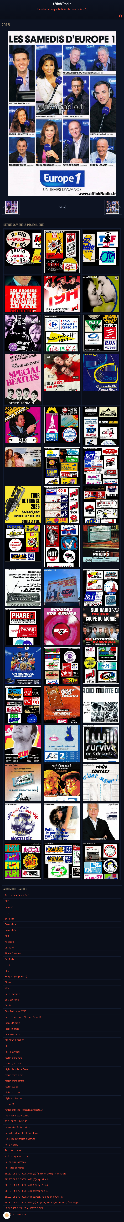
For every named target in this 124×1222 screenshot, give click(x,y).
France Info (10, 930)
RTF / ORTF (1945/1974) (17, 1121)
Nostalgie (9, 941)
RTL (7, 913)
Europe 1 (9, 907)
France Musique (12, 1023)
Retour (62, 207)
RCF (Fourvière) (12, 1052)
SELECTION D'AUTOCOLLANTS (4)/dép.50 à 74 (26, 1191)
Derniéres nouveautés (15, 1214)
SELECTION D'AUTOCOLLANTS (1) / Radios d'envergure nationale (35, 1173)
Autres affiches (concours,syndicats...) (24, 1109)
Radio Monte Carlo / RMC (17, 895)
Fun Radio (9, 959)
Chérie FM (10, 947)
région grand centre (14, 1080)
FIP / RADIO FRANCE (14, 1040)
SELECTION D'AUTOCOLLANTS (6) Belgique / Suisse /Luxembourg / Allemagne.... (43, 1202)
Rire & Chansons (13, 953)
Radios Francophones (15, 1162)
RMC (7, 901)
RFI (6, 1046)
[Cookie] (6, 1215)
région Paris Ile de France (17, 1069)
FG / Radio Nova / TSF (15, 1011)
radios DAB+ (11, 1104)
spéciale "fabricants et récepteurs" (22, 1133)
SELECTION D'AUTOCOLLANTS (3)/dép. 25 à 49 (27, 1185)
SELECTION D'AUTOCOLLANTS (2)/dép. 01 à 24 (27, 1179)
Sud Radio (9, 918)
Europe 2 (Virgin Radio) (16, 976)
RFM (7, 970)
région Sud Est (12, 1086)
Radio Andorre (11, 1144)
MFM (7, 988)
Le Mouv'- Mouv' (12, 1034)
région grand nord (13, 1057)
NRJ (7, 936)
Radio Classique (12, 994)
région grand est (13, 1063)
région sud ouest (13, 1092)
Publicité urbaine (13, 1150)
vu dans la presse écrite (16, 1156)
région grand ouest (14, 1075)
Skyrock (9, 982)
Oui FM (8, 1005)
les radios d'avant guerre (17, 1115)
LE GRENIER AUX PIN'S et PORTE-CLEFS (24, 1208)
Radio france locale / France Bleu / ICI (23, 1017)
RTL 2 (7, 965)
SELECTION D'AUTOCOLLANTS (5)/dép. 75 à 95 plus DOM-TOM (34, 1196)
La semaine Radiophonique (17, 1127)
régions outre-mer (14, 1098)
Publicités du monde (14, 1167)
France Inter (11, 924)
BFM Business (12, 999)
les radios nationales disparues (20, 1139)
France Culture (12, 1028)
